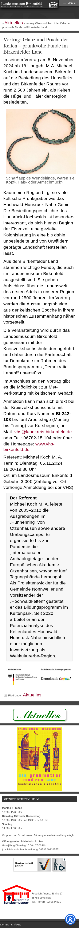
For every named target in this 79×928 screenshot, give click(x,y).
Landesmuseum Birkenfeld (21, 3)
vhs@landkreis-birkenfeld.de (43, 431)
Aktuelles (32, 694)
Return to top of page (10, 924)
